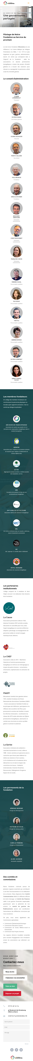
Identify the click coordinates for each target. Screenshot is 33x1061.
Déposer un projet (12, 993)
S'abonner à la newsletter (15, 978)
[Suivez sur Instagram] (21, 1050)
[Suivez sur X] (12, 1050)
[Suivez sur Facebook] (16, 1050)
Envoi (26, 1044)
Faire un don (10, 986)
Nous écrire (10, 972)
